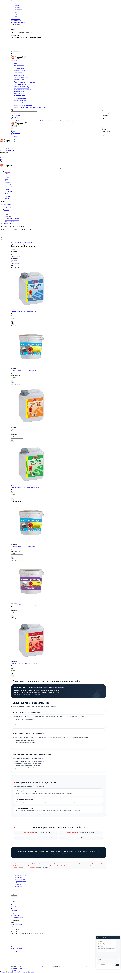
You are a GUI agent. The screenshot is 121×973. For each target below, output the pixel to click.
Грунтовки (19, 877)
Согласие (13, 970)
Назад (7, 173)
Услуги (13, 903)
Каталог (13, 901)
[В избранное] (12, 322)
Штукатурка (19, 886)
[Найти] (103, 118)
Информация (14, 910)
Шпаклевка (19, 884)
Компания (13, 906)
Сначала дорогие (15, 256)
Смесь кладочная (21, 881)
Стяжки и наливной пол (22, 882)
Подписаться (14, 896)
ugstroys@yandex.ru (16, 27)
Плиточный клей (20, 879)
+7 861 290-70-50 (18, 22)
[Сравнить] (12, 324)
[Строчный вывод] (12, 265)
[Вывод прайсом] (13, 265)
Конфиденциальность (17, 968)
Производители (15, 904)
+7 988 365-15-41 (15, 19)
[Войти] (0, 155)
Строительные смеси (20, 875)
